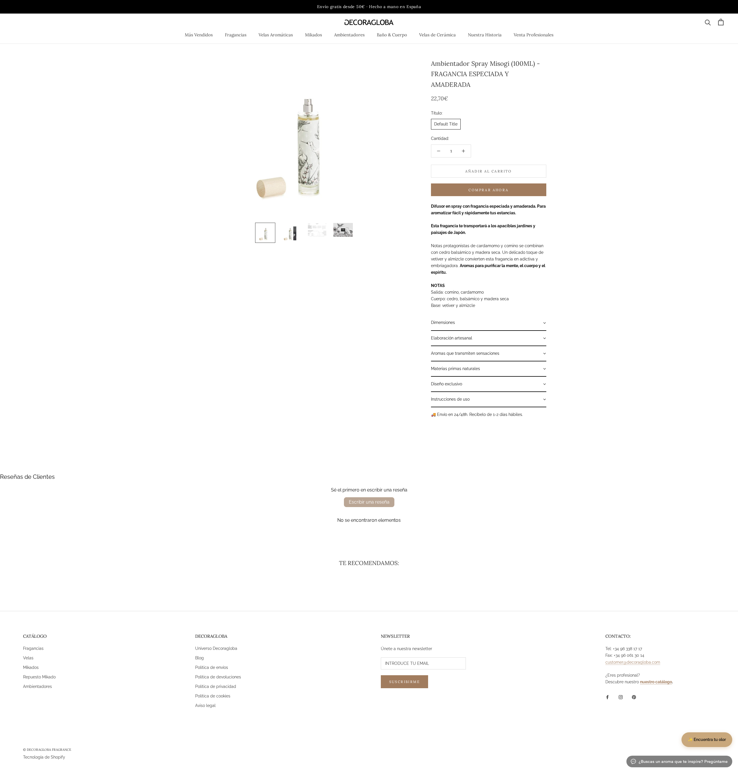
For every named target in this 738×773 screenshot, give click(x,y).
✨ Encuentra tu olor (707, 739)
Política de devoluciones (218, 677)
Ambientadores (349, 34)
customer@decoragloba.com (632, 662)
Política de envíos (211, 667)
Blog (199, 658)
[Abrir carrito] (721, 22)
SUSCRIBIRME (404, 682)
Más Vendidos (199, 34)
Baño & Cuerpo (392, 34)
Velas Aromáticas (276, 34)
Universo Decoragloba (216, 648)
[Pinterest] (634, 697)
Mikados (313, 34)
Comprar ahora (488, 190)
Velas (28, 658)
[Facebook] (607, 697)
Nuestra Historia (485, 34)
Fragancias (235, 34)
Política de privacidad (215, 686)
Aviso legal (205, 705)
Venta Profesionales (534, 34)
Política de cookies (212, 696)
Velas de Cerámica (437, 34)
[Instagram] (621, 697)
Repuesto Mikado (39, 677)
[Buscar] (708, 22)
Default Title (446, 124)
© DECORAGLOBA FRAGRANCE (47, 750)
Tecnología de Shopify (44, 757)
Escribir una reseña (369, 502)
